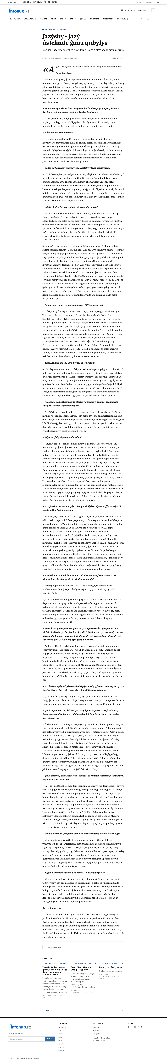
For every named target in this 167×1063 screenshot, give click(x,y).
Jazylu (50, 1039)
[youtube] (128, 10)
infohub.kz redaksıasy (52, 58)
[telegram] (125, 10)
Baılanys (96, 1030)
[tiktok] (135, 10)
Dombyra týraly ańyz (110, 967)
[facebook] (132, 10)
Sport (63, 19)
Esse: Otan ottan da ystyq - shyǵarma (81, 968)
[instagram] (122, 10)
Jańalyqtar (30, 19)
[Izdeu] (141, 19)
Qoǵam (83, 19)
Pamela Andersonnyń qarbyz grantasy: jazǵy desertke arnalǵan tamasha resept (54, 971)
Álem (53, 19)
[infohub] (18, 10)
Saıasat (43, 19)
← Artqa (45, 1011)
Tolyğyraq (122, 19)
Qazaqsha (142, 10)
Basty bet (15, 19)
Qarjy (73, 19)
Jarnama (96, 1027)
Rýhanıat (94, 19)
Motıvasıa (108, 19)
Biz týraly (96, 1034)
